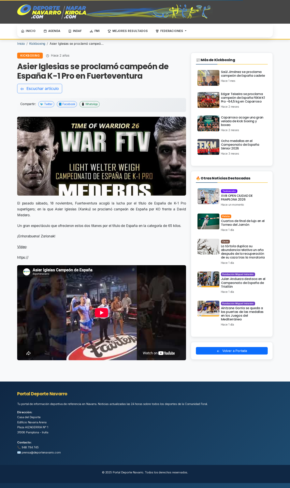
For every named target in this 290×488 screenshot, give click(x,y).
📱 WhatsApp (89, 104)
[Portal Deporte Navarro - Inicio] (115, 12)
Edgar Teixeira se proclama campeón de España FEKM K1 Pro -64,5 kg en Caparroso (243, 98)
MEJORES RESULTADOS (130, 31)
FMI (97, 31)
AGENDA (54, 31)
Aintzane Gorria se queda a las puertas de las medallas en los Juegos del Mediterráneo (242, 314)
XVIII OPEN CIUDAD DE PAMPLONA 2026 (237, 197)
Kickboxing (37, 44)
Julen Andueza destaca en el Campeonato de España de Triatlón (243, 283)
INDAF (77, 31)
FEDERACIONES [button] (172, 31)
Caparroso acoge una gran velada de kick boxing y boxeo (242, 121)
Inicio (21, 44)
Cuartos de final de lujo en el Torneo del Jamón (243, 223)
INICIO (31, 31)
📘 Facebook (67, 104)
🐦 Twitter (46, 104)
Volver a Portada (234, 351)
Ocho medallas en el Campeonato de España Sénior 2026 (240, 145)
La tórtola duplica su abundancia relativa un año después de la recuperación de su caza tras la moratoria (243, 252)
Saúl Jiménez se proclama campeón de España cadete (243, 74)
